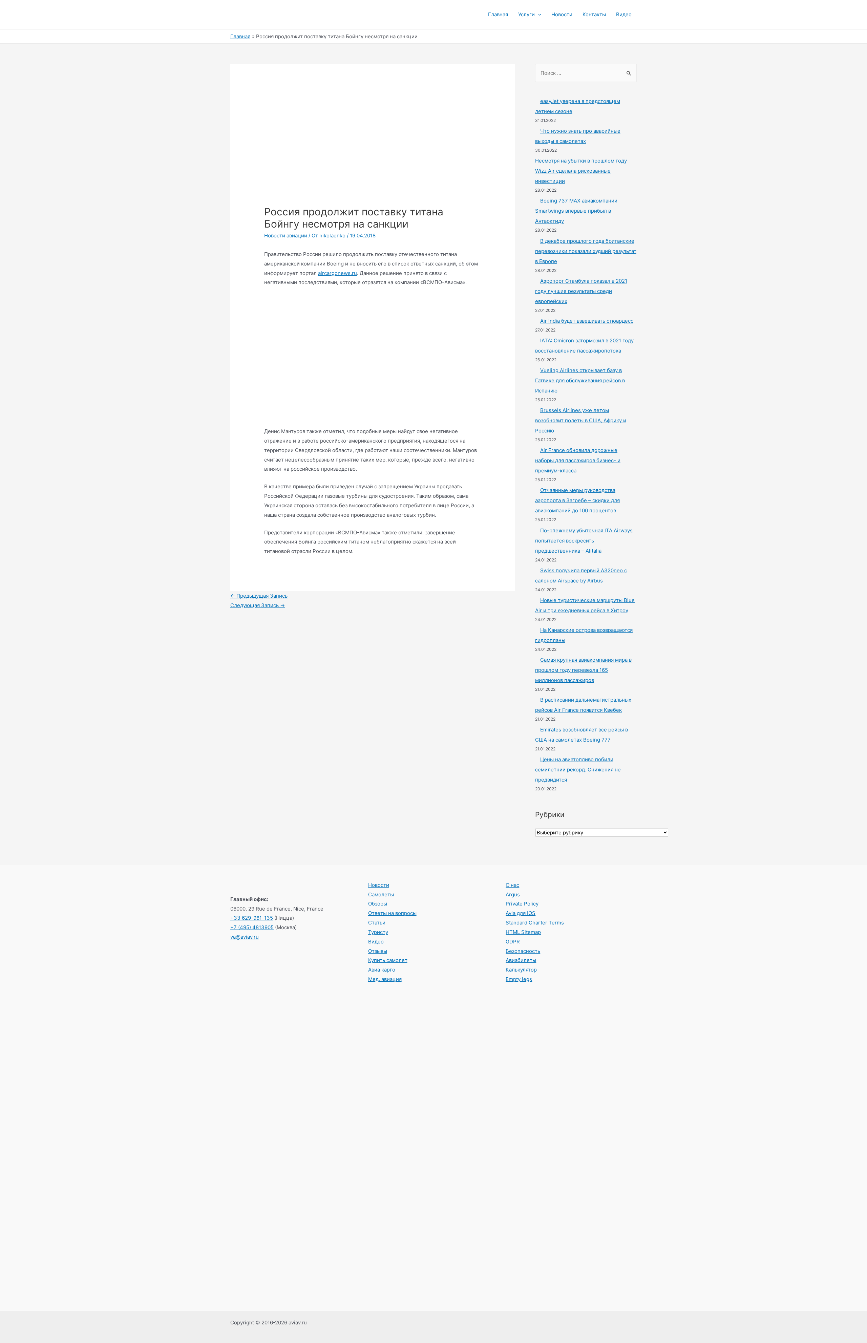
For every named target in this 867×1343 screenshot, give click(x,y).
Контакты (594, 14)
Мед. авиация (385, 979)
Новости (561, 14)
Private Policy (522, 903)
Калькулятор (521, 969)
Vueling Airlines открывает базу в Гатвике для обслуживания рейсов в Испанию (580, 380)
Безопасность (523, 951)
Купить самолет (387, 960)
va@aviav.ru (244, 937)
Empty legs (519, 979)
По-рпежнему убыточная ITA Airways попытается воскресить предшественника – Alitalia (584, 540)
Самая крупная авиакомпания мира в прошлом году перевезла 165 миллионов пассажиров (583, 670)
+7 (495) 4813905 (252, 927)
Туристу (378, 932)
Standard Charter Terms (535, 922)
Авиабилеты (521, 960)
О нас (512, 885)
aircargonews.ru (337, 273)
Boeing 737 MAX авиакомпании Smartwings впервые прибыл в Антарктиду (576, 210)
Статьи (376, 922)
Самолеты (381, 894)
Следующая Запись (257, 605)
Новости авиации (285, 235)
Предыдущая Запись (259, 596)
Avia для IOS (520, 913)
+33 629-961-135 (251, 918)
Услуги (526, 14)
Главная (498, 14)
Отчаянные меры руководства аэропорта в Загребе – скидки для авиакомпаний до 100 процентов (577, 500)
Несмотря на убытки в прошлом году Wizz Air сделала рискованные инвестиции (581, 170)
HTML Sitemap (523, 932)
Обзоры (377, 903)
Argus (513, 894)
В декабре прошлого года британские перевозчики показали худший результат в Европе (585, 251)
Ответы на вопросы (392, 913)
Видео (624, 14)
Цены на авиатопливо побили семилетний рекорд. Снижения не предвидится (578, 769)
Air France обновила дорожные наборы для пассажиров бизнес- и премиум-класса (577, 460)
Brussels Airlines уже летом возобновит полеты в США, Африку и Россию (580, 420)
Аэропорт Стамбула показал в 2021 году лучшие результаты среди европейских (581, 291)
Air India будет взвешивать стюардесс (586, 321)
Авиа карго (381, 969)
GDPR (513, 941)
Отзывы (377, 951)
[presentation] (538, 14)
